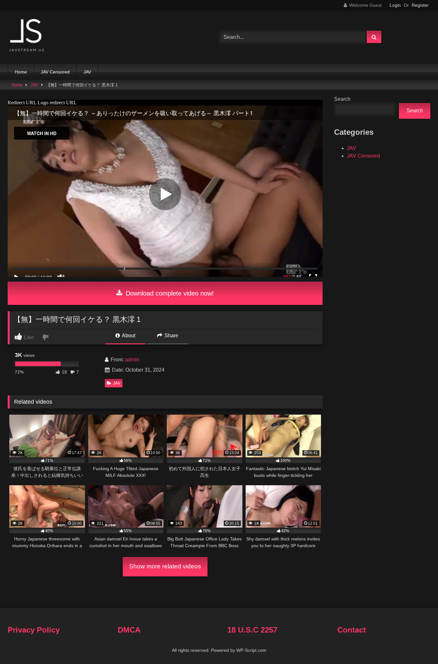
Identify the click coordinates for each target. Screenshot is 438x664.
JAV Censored (55, 71)
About (128, 335)
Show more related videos (165, 566)
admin (132, 359)
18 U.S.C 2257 (252, 629)
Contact (351, 629)
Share (170, 335)
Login (395, 5)
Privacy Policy (34, 629)
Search (342, 99)
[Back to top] (418, 645)
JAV (87, 71)
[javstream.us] (27, 35)
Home (21, 71)
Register (420, 5)
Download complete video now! (169, 293)
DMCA (129, 629)
